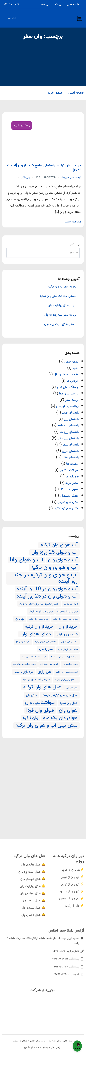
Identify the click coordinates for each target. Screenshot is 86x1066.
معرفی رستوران (69, 495)
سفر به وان (46, 649)
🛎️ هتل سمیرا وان (33, 900)
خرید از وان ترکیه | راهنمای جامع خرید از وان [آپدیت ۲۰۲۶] (44, 168)
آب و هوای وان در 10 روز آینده (47, 589)
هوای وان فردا (40, 710)
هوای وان (68, 710)
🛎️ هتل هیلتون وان (32, 893)
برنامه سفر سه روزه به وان (60, 315)
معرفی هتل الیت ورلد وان (60, 324)
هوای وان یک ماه (60, 718)
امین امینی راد (71, 177)
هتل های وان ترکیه (42, 687)
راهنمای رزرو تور (69, 432)
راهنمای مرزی (70, 451)
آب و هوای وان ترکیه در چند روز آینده (45, 578)
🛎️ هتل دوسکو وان (32, 879)
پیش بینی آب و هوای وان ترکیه (46, 725)
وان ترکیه (30, 718)
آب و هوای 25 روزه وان (54, 552)
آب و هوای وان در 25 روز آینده (47, 596)
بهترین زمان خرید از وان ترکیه (65, 619)
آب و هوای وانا (26, 560)
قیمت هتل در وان (70, 664)
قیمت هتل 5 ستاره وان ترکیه (34, 657)
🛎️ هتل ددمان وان (33, 915)
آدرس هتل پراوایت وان (62, 305)
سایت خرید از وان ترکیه (68, 649)
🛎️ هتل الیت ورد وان (31, 871)
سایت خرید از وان (23, 641)
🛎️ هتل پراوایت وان (32, 886)
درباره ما (45, 4)
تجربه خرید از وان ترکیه (38, 619)
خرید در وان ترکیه (67, 634)
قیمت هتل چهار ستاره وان (24, 664)
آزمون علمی (71, 361)
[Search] (11, 253)
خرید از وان (68, 626)
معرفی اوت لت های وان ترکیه (58, 296)
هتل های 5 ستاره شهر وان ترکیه (36, 679)
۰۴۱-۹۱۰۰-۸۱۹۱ (12, 4)
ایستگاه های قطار (68, 387)
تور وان (19, 618)
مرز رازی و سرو (23, 672)
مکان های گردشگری (66, 508)
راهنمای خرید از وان (69, 641)
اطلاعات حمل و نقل (66, 374)
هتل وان (31, 695)
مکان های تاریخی (68, 502)
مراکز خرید (72, 483)
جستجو (75, 244)
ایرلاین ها (72, 380)
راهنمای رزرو (71, 419)
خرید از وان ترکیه (39, 626)
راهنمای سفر (71, 444)
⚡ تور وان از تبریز (72, 877)
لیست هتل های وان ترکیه (67, 672)
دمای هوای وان (35, 634)
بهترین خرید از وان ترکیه (67, 611)
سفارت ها (72, 463)
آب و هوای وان (63, 560)
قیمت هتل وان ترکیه (49, 664)
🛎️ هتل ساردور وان (33, 907)
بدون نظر (26, 177)
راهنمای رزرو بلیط (68, 425)
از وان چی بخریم (71, 604)
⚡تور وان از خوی (73, 869)
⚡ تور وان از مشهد (71, 891)
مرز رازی (44, 672)
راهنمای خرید (56, 93)
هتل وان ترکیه (69, 703)
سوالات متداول (69, 470)
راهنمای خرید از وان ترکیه (45, 641)
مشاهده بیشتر (72, 222)
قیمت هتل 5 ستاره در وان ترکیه (64, 657)
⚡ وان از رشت (74, 905)
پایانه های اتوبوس (67, 406)
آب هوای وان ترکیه (59, 545)
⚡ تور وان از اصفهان (71, 898)
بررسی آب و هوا (69, 393)
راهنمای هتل (71, 457)
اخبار (76, 368)
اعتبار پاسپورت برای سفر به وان (39, 603)
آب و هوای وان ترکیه (54, 567)
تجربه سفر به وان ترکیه (62, 287)
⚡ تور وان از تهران (72, 884)
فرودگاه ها (72, 476)
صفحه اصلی (73, 4)
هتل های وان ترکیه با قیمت (60, 695)
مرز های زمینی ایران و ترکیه (66, 679)
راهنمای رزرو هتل (68, 438)
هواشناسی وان (40, 702)
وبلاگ (58, 4)
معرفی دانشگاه (69, 489)
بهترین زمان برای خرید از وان (41, 611)
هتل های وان (72, 688)
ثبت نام (12, 18)
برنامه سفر (72, 400)
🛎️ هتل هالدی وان (33, 864)
